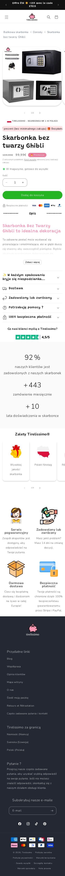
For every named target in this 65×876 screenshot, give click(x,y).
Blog (9, 658)
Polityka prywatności (23, 858)
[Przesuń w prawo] (40, 113)
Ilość (5, 175)
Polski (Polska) (15, 750)
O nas (10, 690)
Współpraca (14, 666)
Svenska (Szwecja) (17, 742)
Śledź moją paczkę (17, 697)
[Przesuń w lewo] (25, 113)
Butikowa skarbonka (15, 32)
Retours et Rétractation (20, 705)
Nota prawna (44, 868)
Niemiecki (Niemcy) (18, 734)
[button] (7, 17)
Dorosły (37, 32)
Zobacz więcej (32, 262)
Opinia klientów (16, 674)
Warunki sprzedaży (26, 868)
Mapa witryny (15, 682)
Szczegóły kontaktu (43, 863)
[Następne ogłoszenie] (58, 5)
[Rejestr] (52, 811)
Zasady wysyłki (23, 863)
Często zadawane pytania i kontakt (27, 713)
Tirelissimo (27, 852)
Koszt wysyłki (30, 159)
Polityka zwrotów (43, 852)
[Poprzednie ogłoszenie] (6, 5)
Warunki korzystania (45, 858)
